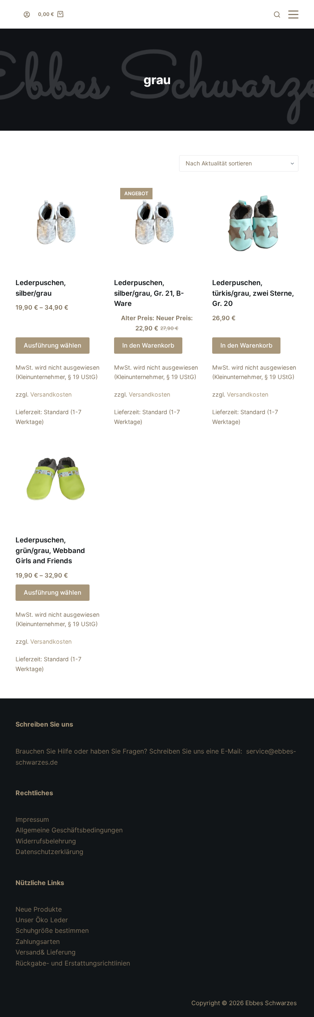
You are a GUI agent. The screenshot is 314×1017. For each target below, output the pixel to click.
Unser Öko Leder (42, 920)
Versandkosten (51, 394)
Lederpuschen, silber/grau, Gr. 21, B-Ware (149, 293)
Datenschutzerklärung (49, 852)
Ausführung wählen (52, 345)
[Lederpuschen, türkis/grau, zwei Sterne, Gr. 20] (255, 225)
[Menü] (293, 14)
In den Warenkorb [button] (148, 345)
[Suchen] (277, 14)
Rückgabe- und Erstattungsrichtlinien (73, 963)
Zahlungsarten (38, 941)
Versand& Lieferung (46, 952)
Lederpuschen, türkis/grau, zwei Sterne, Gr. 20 (253, 293)
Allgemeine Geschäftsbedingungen (69, 830)
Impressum (32, 819)
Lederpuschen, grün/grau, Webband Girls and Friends (50, 550)
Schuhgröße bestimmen (52, 930)
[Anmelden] (27, 14)
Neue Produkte (39, 909)
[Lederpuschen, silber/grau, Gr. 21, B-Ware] (157, 225)
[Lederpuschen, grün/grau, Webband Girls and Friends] (58, 482)
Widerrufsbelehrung (46, 841)
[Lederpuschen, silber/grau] (58, 225)
